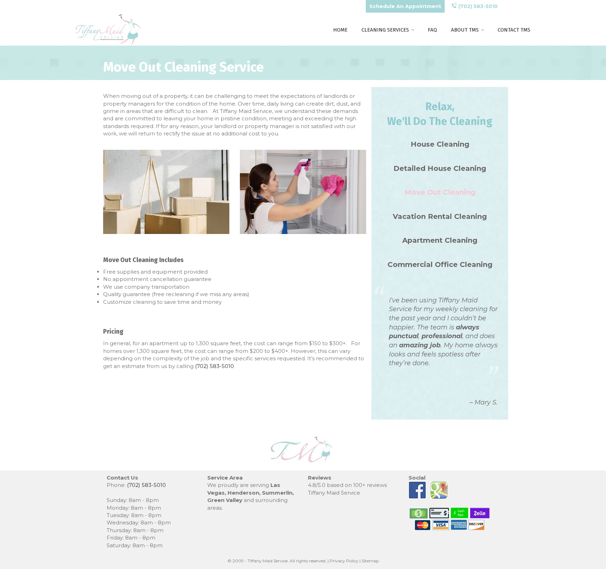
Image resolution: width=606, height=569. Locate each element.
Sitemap (370, 560)
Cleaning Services (385, 30)
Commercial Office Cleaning (440, 264)
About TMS (465, 30)
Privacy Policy (344, 560)
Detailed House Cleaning (439, 168)
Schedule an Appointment (405, 6)
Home (340, 30)
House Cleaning (440, 144)
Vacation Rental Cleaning (440, 216)
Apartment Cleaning (439, 240)
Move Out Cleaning (440, 192)
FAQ (432, 30)
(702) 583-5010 (477, 6)
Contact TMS (514, 30)
